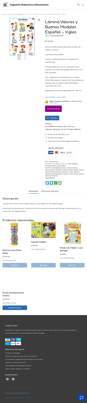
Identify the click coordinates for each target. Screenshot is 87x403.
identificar (58, 169)
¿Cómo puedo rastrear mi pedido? (17, 369)
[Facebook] (7, 379)
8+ (66, 163)
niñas (71, 173)
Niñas (59, 165)
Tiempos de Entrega (12, 353)
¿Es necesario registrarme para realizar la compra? (24, 359)
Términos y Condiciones (26, 397)
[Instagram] (13, 379)
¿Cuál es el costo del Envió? (15, 362)
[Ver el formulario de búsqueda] (77, 5)
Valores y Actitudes (51, 175)
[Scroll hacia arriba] (81, 392)
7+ (63, 163)
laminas (76, 171)
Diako (70, 163)
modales (66, 173)
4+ (56, 163)
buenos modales (71, 167)
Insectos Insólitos (38, 242)
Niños (64, 165)
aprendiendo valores (59, 167)
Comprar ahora (53, 109)
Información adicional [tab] (49, 191)
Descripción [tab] (33, 191)
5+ (59, 163)
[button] (39, 20)
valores (81, 173)
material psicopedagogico (53, 173)
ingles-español (68, 169)
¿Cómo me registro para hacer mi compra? (21, 356)
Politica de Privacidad (11, 397)
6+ (61, 163)
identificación (49, 169)
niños (76, 173)
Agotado (14, 265)
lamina (75, 169)
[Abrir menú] (82, 4)
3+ (54, 163)
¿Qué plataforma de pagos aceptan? (18, 366)
